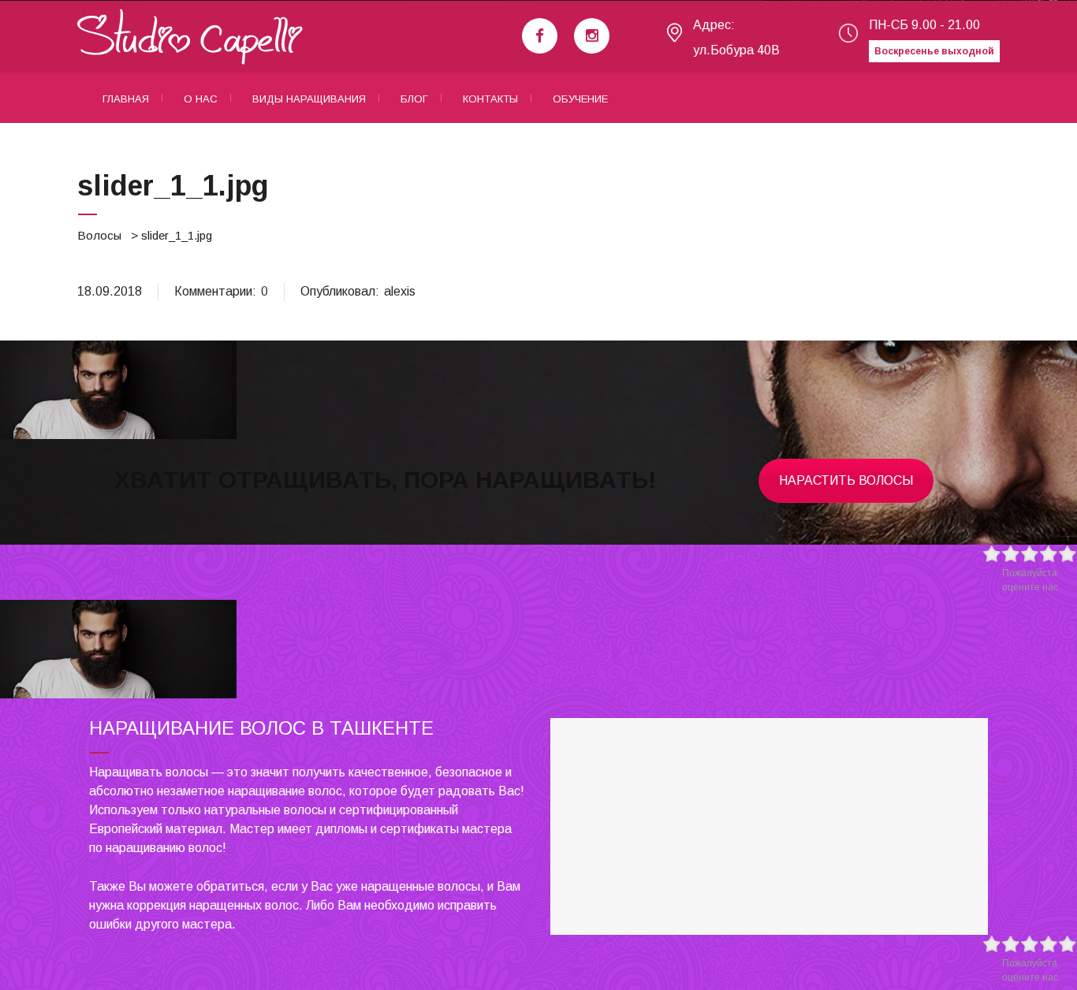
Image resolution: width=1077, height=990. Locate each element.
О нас (201, 99)
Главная (125, 99)
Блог (414, 99)
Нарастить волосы (846, 480)
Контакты (490, 99)
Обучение (580, 99)
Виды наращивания (309, 99)
